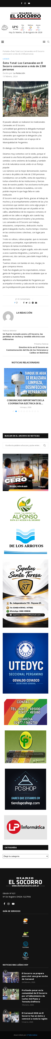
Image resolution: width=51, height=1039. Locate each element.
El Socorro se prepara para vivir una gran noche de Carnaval (35, 976)
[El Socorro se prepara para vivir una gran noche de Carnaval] (11, 977)
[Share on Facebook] (23, 302)
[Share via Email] (36, 302)
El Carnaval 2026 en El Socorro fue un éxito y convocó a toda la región (34, 1016)
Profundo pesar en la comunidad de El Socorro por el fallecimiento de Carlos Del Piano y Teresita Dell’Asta (34, 996)
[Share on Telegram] (33, 302)
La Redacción (19, 73)
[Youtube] (29, 3)
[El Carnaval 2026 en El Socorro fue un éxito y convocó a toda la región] (11, 1017)
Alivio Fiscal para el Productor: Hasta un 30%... (25, 402)
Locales (6, 59)
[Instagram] (25, 3)
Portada (6, 51)
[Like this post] (18, 302)
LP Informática (32, 1035)
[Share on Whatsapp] (29, 302)
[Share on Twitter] (26, 302)
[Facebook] (21, 3)
